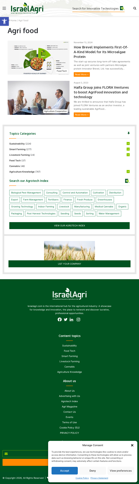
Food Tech (15, 160)
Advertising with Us (69, 396)
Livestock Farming (19, 155)
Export (14, 199)
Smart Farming (17, 149)
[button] (4, 21)
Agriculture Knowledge (22, 171)
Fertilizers (53, 199)
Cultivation (98, 192)
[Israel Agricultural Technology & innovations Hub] (27, 8)
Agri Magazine (69, 406)
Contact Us (69, 411)
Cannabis (14, 166)
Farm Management (33, 199)
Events (69, 417)
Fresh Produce (85, 199)
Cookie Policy (82, 478)
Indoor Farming (46, 206)
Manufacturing (82, 206)
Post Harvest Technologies (41, 213)
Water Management (109, 213)
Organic (122, 206)
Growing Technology (22, 206)
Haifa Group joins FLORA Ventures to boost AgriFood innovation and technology (101, 92)
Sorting (90, 213)
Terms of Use (69, 422)
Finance (68, 199)
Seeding (65, 213)
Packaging (16, 213)
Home (13, 20)
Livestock (64, 206)
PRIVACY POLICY (69, 433)
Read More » (81, 74)
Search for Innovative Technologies (95, 8)
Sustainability (17, 143)
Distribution (115, 192)
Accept (64, 470)
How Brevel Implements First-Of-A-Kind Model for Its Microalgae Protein (101, 52)
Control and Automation (75, 192)
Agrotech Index (69, 401)
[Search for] (134, 9)
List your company (69, 263)
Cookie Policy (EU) (69, 427)
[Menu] (4, 9)
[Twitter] (67, 321)
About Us (70, 390)
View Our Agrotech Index (69, 225)
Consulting (51, 192)
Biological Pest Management (26, 192)
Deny (93, 470)
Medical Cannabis (104, 206)
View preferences (121, 470)
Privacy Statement (99, 478)
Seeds (77, 213)
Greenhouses (105, 199)
